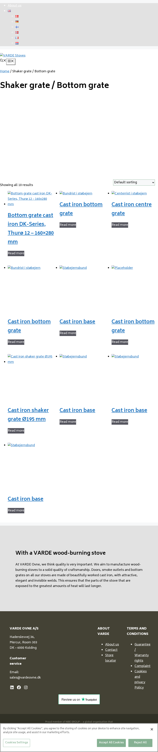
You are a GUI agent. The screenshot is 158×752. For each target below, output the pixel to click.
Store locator (110, 658)
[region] (79, 737)
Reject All (140, 743)
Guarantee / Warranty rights (142, 653)
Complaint (142, 666)
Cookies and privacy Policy (140, 679)
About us (14, 5)
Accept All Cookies (111, 743)
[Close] (152, 729)
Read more (16, 253)
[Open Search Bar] (3, 61)
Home (4, 71)
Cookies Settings (16, 743)
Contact (111, 650)
